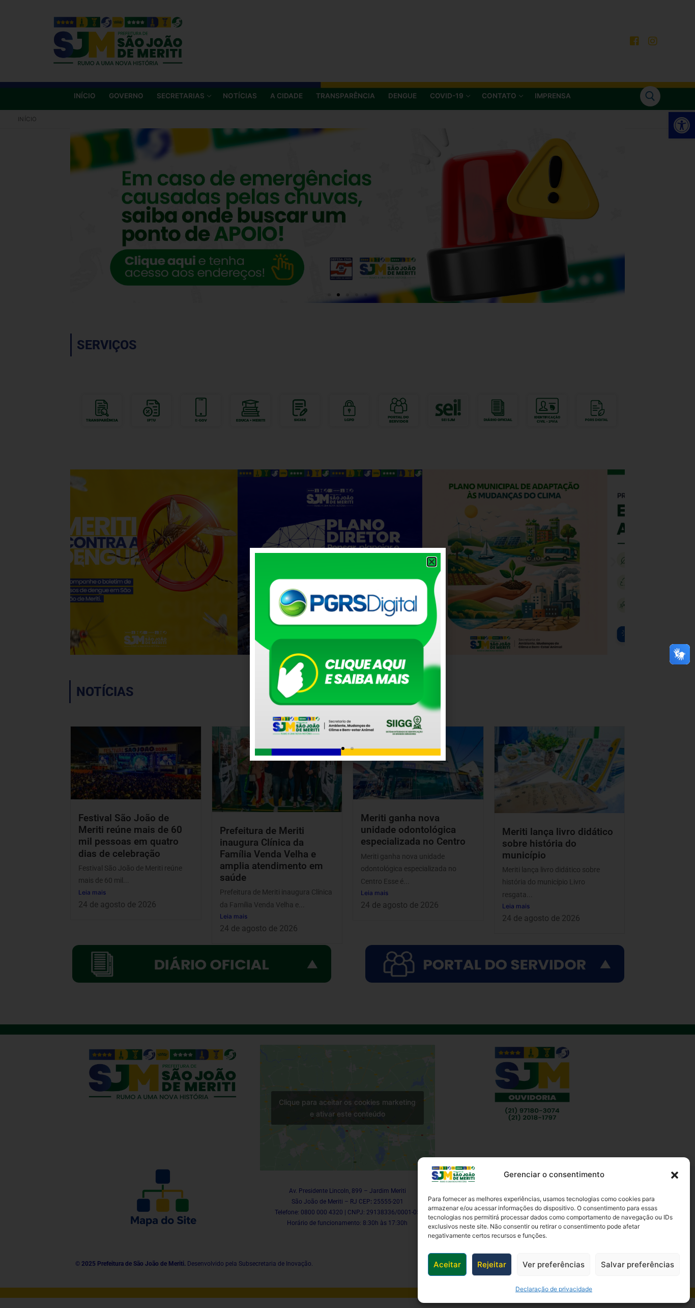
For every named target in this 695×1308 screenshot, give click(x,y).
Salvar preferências (637, 1264)
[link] (453, 1174)
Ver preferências (554, 1264)
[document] (347, 654)
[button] (675, 1175)
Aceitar (447, 1264)
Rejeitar (491, 1264)
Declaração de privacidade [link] (553, 1289)
